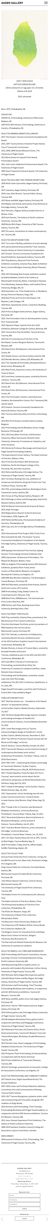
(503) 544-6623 (24, 1176)
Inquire (24, 1218)
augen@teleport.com (24, 1179)
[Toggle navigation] (46, 3)
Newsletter (24, 1192)
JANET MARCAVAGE (24, 81)
